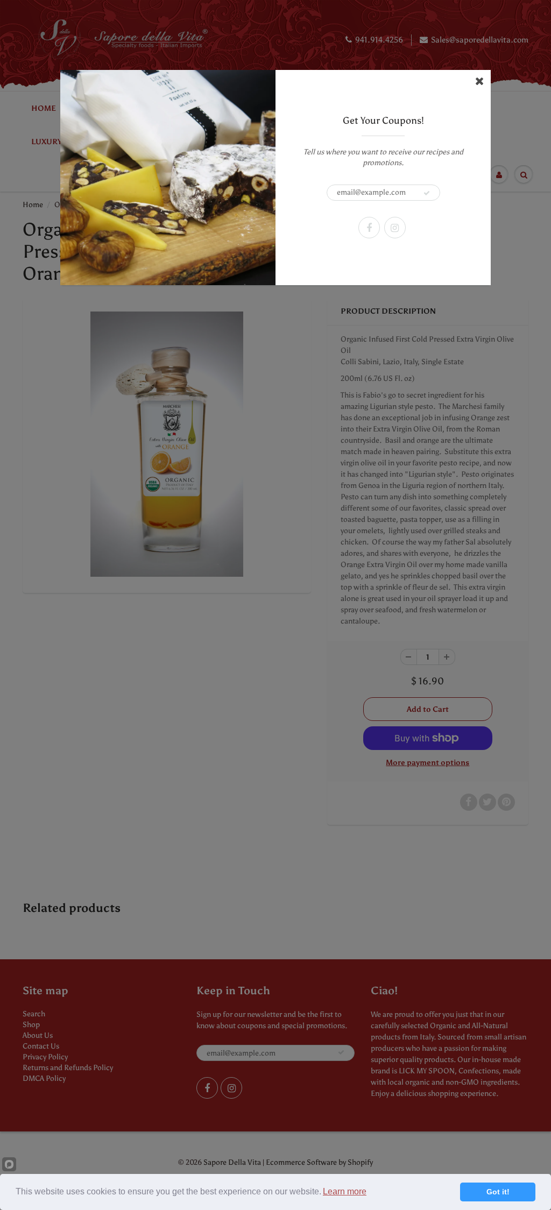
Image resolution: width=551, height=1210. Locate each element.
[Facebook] (369, 227)
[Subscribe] (426, 193)
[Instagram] (395, 227)
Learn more (344, 1191)
